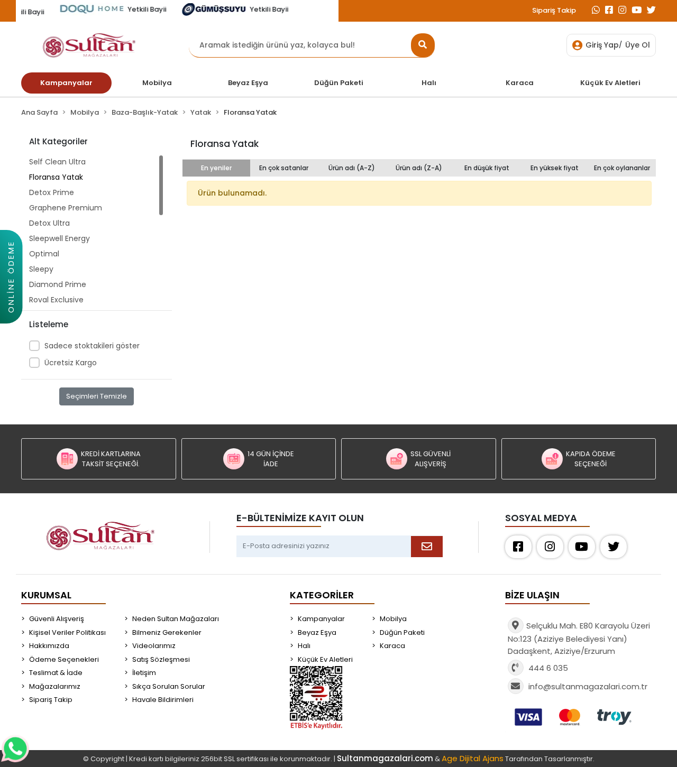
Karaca (392, 646)
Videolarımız (154, 646)
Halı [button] (429, 83)
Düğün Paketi (402, 632)
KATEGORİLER (322, 595)
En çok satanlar (283, 167)
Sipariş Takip (554, 10)
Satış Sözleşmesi (161, 659)
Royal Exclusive (56, 299)
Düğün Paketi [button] (338, 83)
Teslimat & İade (56, 673)
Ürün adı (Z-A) (419, 167)
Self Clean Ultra (57, 161)
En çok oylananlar (622, 167)
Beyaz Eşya (317, 632)
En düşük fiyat (486, 167)
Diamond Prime (57, 284)
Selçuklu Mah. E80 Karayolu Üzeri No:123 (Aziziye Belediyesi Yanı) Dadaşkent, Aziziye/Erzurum (579, 638)
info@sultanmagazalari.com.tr (587, 686)
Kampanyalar (321, 619)
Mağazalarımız (54, 686)
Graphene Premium (65, 207)
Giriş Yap (602, 45)
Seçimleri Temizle (96, 396)
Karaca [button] (520, 83)
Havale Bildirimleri (163, 700)
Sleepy (41, 269)
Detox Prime (51, 192)
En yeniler (216, 167)
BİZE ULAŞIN (532, 595)
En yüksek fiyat (554, 167)
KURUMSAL (46, 595)
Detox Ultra (49, 223)
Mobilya (393, 619)
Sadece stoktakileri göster (92, 345)
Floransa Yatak (56, 177)
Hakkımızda (49, 646)
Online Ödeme (10, 277)
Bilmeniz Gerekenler (167, 632)
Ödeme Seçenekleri (64, 659)
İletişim (144, 673)
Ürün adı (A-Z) (351, 167)
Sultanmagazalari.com (385, 758)
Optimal (44, 253)
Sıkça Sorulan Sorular (168, 686)
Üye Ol (637, 45)
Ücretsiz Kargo (70, 362)
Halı (304, 646)
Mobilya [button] (157, 83)
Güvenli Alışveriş (56, 619)
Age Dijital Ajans (473, 758)
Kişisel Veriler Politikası (67, 632)
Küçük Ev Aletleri (325, 659)
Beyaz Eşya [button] (248, 83)
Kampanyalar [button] (66, 83)
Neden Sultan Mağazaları (175, 619)
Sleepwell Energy (59, 238)
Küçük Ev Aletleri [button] (610, 83)
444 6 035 (547, 667)
